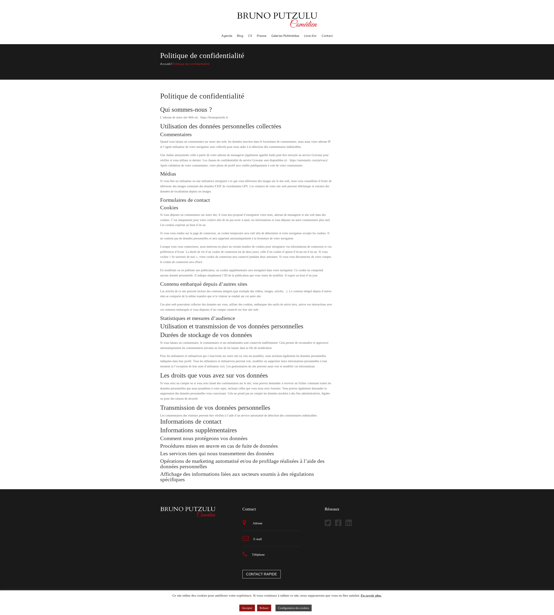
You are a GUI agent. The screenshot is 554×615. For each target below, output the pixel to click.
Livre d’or (310, 36)
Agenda (226, 36)
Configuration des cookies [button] (293, 608)
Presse (261, 36)
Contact (327, 36)
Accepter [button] (247, 608)
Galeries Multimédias (285, 36)
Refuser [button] (264, 608)
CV (250, 36)
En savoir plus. (371, 595)
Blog (240, 36)
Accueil (165, 64)
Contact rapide (261, 574)
